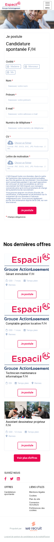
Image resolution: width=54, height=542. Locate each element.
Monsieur (33, 66)
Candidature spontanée (10, 493)
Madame (15, 66)
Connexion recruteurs (34, 503)
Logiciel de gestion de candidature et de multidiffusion (27, 537)
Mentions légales (37, 492)
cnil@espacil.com (13, 198)
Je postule (27, 210)
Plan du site (34, 499)
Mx (12, 72)
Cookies (33, 496)
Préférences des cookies (37, 509)
